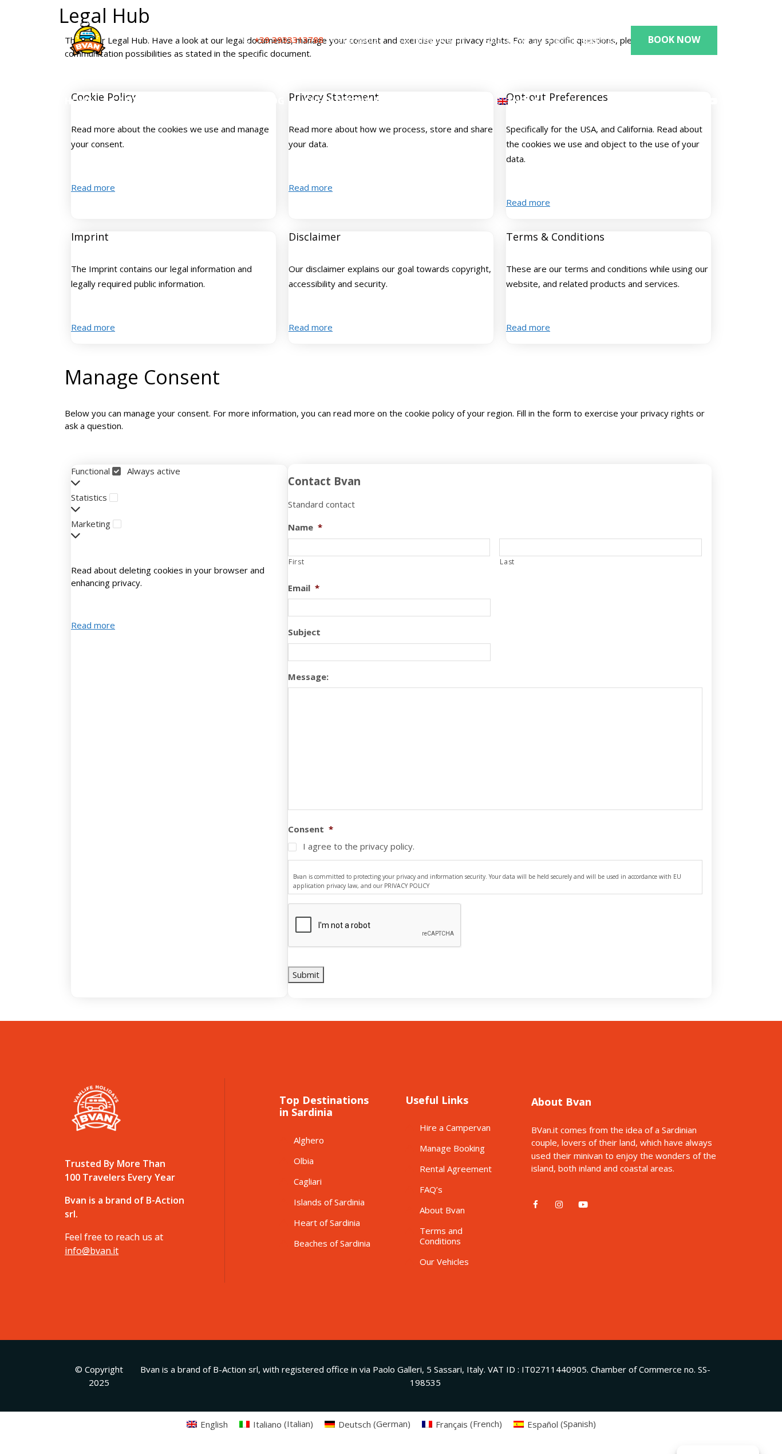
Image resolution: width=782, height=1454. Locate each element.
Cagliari (308, 1181)
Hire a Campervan (455, 1127)
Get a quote (355, 39)
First (296, 562)
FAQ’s (431, 1189)
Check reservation (351, 101)
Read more (93, 187)
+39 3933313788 (288, 39)
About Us (216, 101)
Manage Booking (452, 1148)
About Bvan (442, 1210)
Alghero (309, 1140)
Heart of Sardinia (327, 1222)
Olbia (304, 1160)
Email (303, 588)
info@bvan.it (439, 39)
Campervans (142, 101)
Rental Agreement (456, 1168)
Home (78, 101)
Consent (310, 829)
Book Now (674, 39)
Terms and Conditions (441, 1236)
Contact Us (447, 101)
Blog (272, 101)
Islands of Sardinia (329, 1202)
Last (507, 562)
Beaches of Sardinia (332, 1243)
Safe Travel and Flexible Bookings (551, 40)
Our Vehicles (444, 1261)
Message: (308, 676)
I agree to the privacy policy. (358, 846)
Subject (304, 632)
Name (305, 527)
